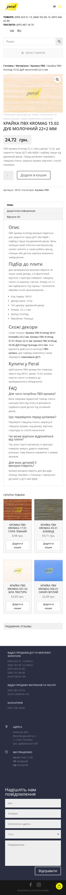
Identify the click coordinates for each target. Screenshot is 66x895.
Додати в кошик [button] (17, 545)
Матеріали (22, 65)
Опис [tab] (10, 204)
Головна (8, 65)
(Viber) (29, 661)
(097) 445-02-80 (16, 668)
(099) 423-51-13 (23, 17)
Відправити (48, 871)
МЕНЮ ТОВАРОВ (35, 52)
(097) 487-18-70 (25, 24)
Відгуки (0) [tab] (13, 216)
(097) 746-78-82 (16, 708)
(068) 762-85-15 (41, 17)
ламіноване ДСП (30, 357)
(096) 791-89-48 (16, 672)
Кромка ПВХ (38, 65)
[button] (57, 79)
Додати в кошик (34, 175)
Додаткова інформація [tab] (21, 210)
